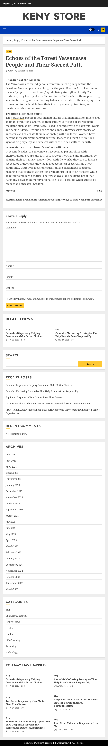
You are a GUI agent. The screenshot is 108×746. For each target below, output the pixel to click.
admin (11, 71)
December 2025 (14, 491)
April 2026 (11, 466)
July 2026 (10, 454)
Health (9, 628)
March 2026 (12, 472)
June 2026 (11, 460)
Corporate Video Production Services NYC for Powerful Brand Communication (48, 403)
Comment (12, 227)
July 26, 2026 (62, 730)
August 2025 (12, 515)
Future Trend (13, 621)
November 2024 (14, 570)
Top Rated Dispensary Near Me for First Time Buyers (34, 397)
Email (10, 276)
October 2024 (13, 576)
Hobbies (10, 634)
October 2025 (13, 503)
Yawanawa (17, 117)
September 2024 (14, 583)
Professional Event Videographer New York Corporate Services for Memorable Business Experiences (28, 724)
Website (10, 287)
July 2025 (10, 521)
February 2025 (13, 552)
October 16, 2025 (25, 71)
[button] (4, 29)
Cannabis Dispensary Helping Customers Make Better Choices (24, 335)
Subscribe (103, 30)
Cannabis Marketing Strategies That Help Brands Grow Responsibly (76, 335)
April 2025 (11, 540)
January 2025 (13, 558)
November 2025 (14, 497)
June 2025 (11, 527)
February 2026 (13, 478)
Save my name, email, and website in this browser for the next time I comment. (51, 298)
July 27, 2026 (13, 708)
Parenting (11, 646)
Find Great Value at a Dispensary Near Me (76, 725)
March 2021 (12, 589)
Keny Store (54, 16)
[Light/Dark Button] (92, 29)
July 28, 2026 (13, 340)
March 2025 (12, 546)
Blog (9, 51)
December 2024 (14, 564)
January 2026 (13, 485)
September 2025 (14, 509)
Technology (12, 652)
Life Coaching (13, 640)
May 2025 (11, 534)
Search (13, 355)
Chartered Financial (16, 615)
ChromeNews (63, 742)
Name (10, 265)
